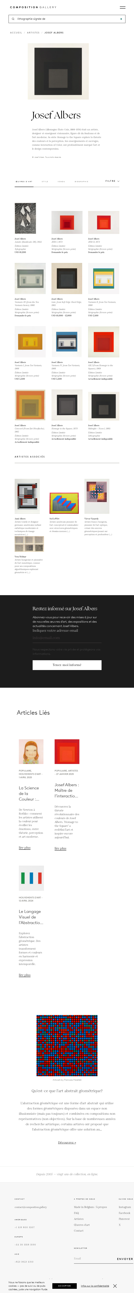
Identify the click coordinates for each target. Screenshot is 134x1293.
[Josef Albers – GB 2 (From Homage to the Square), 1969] (103, 341)
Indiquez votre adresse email (55, 630)
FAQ (76, 1213)
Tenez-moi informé (67, 665)
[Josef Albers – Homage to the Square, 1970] (67, 405)
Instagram (125, 1207)
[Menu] (122, 7)
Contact (79, 1231)
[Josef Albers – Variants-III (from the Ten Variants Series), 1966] (30, 278)
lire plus (25, 847)
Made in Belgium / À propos (90, 1207)
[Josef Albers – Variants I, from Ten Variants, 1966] (30, 341)
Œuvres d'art (82, 1225)
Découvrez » (67, 1142)
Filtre (111, 181)
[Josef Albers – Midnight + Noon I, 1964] (103, 405)
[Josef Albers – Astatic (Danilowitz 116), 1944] (30, 218)
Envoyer (125, 1259)
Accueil (16, 32)
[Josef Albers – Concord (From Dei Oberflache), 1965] (30, 405)
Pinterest (124, 1219)
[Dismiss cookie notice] (115, 1286)
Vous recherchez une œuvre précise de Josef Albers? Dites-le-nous (67, 685)
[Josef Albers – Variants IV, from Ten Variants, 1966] (67, 341)
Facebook (124, 1213)
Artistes (33, 32)
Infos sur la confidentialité (95, 1285)
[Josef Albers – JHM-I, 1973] (67, 218)
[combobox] (67, 19)
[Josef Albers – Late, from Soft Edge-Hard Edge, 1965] (67, 278)
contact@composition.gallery (31, 1207)
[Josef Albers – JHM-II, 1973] (103, 218)
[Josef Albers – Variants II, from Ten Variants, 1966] (103, 278)
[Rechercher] (121, 19)
